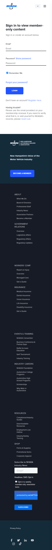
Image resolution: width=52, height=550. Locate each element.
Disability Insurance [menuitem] (24, 307)
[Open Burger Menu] (45, 6)
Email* (8, 44)
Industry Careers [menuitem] (23, 364)
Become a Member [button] (22, 173)
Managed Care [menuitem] (23, 278)
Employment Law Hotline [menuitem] (24, 431)
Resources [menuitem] (20, 413)
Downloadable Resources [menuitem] (22, 425)
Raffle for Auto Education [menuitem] (22, 349)
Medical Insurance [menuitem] (24, 291)
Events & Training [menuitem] (23, 334)
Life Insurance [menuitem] (22, 303)
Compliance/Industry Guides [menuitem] (25, 418)
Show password (23, 58)
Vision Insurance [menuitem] (23, 299)
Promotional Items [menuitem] (24, 452)
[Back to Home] (11, 6)
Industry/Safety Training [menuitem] (23, 437)
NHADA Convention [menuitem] (25, 338)
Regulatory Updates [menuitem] (24, 243)
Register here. (35, 100)
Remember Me (15, 73)
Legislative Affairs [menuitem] (24, 235)
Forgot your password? (17, 82)
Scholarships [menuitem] (22, 384)
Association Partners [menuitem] (25, 214)
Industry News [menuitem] (22, 210)
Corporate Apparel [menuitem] (24, 456)
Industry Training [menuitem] (23, 358)
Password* (10, 58)
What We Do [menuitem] (21, 199)
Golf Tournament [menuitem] (23, 354)
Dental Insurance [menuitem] (23, 295)
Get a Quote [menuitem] (21, 282)
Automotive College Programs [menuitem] (25, 373)
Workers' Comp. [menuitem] (22, 265)
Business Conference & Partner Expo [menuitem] (26, 343)
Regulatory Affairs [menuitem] (24, 239)
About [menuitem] (17, 194)
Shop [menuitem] (17, 444)
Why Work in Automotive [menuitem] (21, 389)
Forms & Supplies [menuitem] (24, 448)
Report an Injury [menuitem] (23, 270)
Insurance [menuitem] (19, 287)
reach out (25, 119)
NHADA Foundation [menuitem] (25, 368)
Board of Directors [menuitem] (24, 203)
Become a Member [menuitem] (24, 218)
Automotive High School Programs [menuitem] (23, 379)
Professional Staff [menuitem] (24, 206)
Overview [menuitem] (20, 231)
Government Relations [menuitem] (21, 225)
